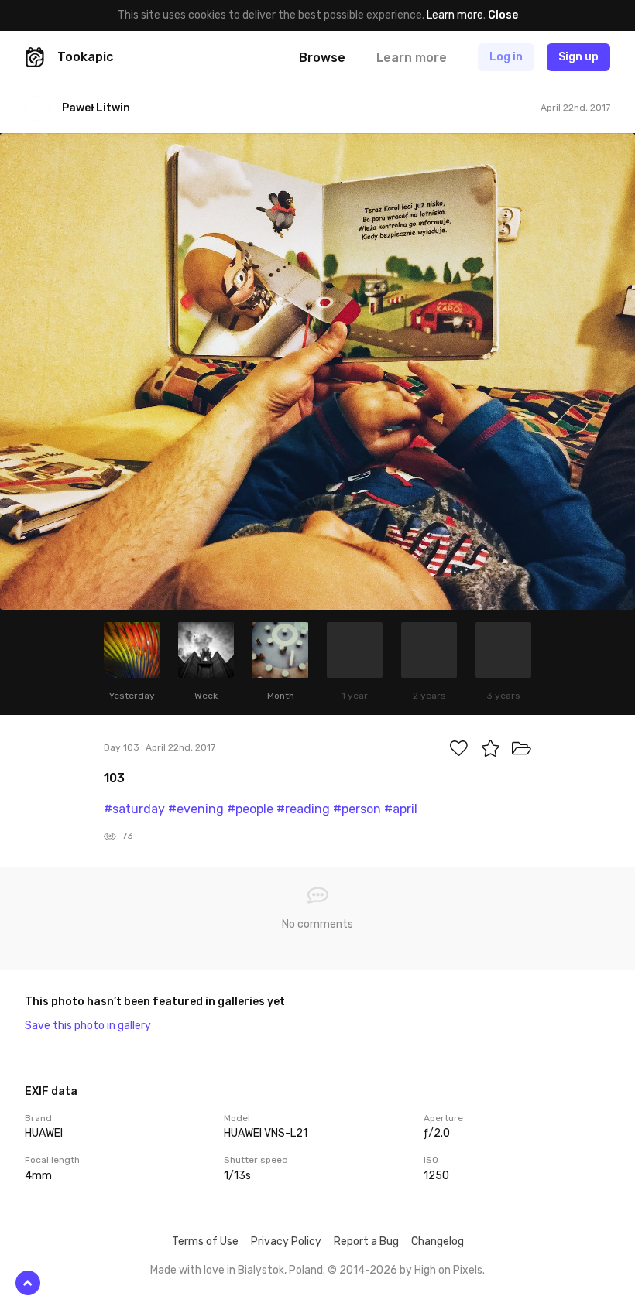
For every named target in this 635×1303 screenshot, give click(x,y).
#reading (303, 809)
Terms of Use (205, 1241)
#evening (196, 809)
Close (503, 15)
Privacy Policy (286, 1241)
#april (400, 809)
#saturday (134, 809)
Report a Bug (366, 1241)
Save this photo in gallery (88, 1025)
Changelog (437, 1241)
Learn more (455, 15)
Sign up (578, 56)
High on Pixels (448, 1270)
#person (357, 809)
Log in (506, 56)
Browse (322, 57)
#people (250, 809)
